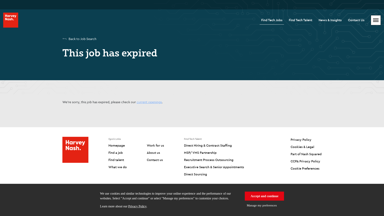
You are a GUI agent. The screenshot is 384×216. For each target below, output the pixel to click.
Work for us (155, 145)
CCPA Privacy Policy (305, 161)
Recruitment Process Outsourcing (208, 160)
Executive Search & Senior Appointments (214, 167)
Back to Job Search (82, 39)
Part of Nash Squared (306, 154)
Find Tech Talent (300, 20)
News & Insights (330, 20)
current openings (149, 102)
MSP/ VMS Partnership (200, 153)
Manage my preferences (262, 205)
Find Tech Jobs (271, 20)
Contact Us (356, 20)
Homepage (116, 145)
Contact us (155, 160)
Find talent (116, 160)
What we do (117, 167)
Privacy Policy (137, 206)
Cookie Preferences (305, 168)
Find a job (115, 153)
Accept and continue (264, 196)
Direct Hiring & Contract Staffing (208, 145)
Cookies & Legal (302, 147)
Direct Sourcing (195, 174)
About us (153, 153)
